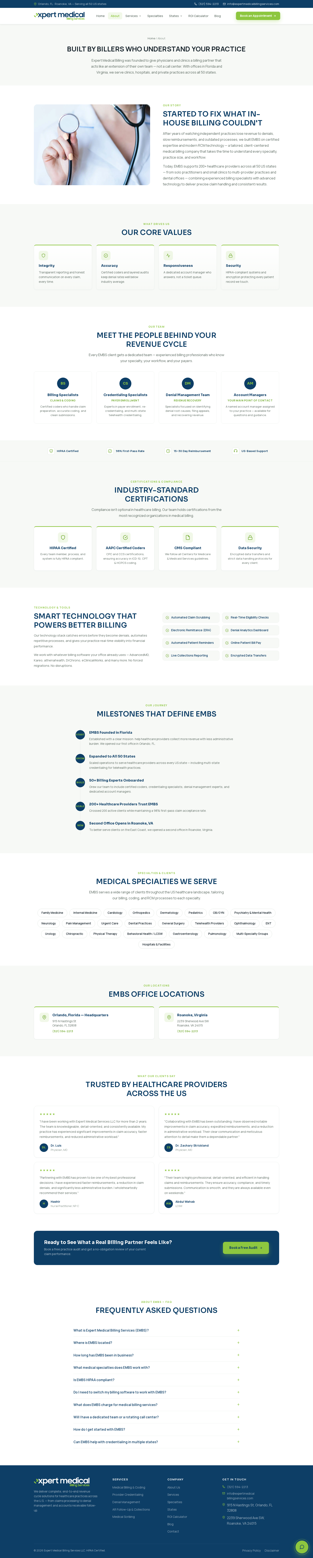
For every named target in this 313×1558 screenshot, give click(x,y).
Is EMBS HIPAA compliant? (93, 1380)
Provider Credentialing (127, 1495)
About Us (173, 1487)
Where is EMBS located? (92, 1343)
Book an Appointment (256, 16)
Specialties (155, 16)
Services (131, 16)
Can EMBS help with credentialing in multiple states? (115, 1442)
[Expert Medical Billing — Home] (59, 15)
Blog (217, 16)
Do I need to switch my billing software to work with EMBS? (119, 1392)
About (115, 16)
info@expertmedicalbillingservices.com (253, 4)
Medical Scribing (123, 1517)
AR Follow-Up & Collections (131, 1509)
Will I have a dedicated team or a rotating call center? (116, 1417)
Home (100, 16)
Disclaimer (272, 1550)
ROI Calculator (198, 16)
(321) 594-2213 (208, 4)
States (174, 16)
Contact (173, 1531)
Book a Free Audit (243, 1247)
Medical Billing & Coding (128, 1487)
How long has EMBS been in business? (103, 1355)
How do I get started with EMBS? (99, 1429)
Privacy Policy (251, 1550)
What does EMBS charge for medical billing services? (115, 1405)
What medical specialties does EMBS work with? (111, 1367)
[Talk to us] (302, 1547)
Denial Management (126, 1502)
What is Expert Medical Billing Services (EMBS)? (111, 1330)
